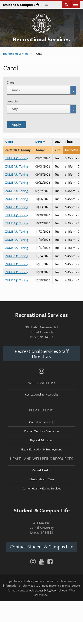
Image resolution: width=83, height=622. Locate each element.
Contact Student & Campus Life (41, 546)
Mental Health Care (41, 479)
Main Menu (75, 4)
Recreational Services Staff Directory (42, 354)
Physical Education (42, 440)
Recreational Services (41, 39)
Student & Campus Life (22, 4)
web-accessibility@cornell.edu (48, 590)
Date (40, 141)
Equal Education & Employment (41, 449)
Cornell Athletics (39, 422)
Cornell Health (41, 470)
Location (13, 101)
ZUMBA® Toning (18, 149)
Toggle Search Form (66, 4)
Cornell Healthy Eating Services (41, 488)
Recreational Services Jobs (41, 394)
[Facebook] (49, 561)
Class (10, 82)
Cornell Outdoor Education (41, 431)
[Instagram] (41, 371)
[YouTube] (41, 561)
